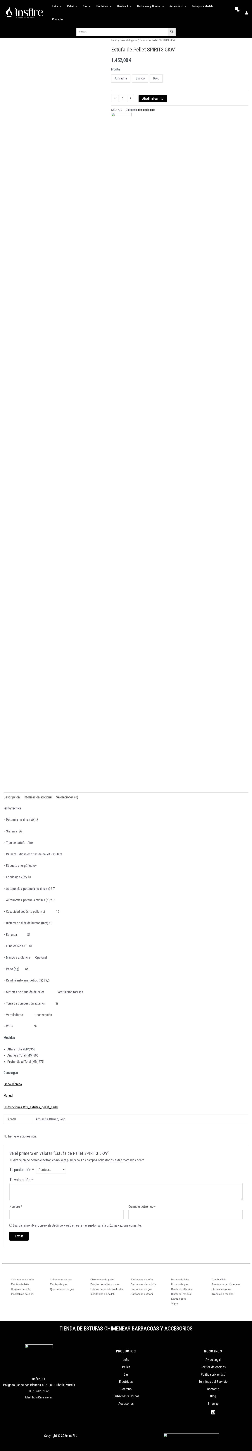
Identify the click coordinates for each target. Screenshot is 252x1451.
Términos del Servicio (213, 1382)
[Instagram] (213, 1412)
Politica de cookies (213, 1367)
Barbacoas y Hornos (126, 1396)
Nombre (15, 1206)
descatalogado (128, 40)
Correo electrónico (142, 1206)
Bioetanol (126, 1389)
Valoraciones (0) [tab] (67, 797)
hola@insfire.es (42, 1397)
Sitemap (213, 1403)
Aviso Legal (213, 1360)
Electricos (126, 1382)
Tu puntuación (21, 1169)
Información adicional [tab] (38, 797)
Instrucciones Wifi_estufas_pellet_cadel (31, 1107)
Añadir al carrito (152, 99)
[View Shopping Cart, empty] (237, 13)
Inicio (114, 40)
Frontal (115, 69)
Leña (126, 1360)
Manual (8, 1095)
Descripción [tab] (12, 797)
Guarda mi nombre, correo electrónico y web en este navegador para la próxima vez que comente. (77, 1225)
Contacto (213, 1389)
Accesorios (126, 1403)
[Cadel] (121, 123)
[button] (59, 6)
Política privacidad (213, 1374)
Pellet (126, 1367)
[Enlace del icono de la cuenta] (246, 13)
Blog (213, 1396)
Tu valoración (21, 1180)
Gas (126, 1374)
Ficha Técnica (13, 1084)
